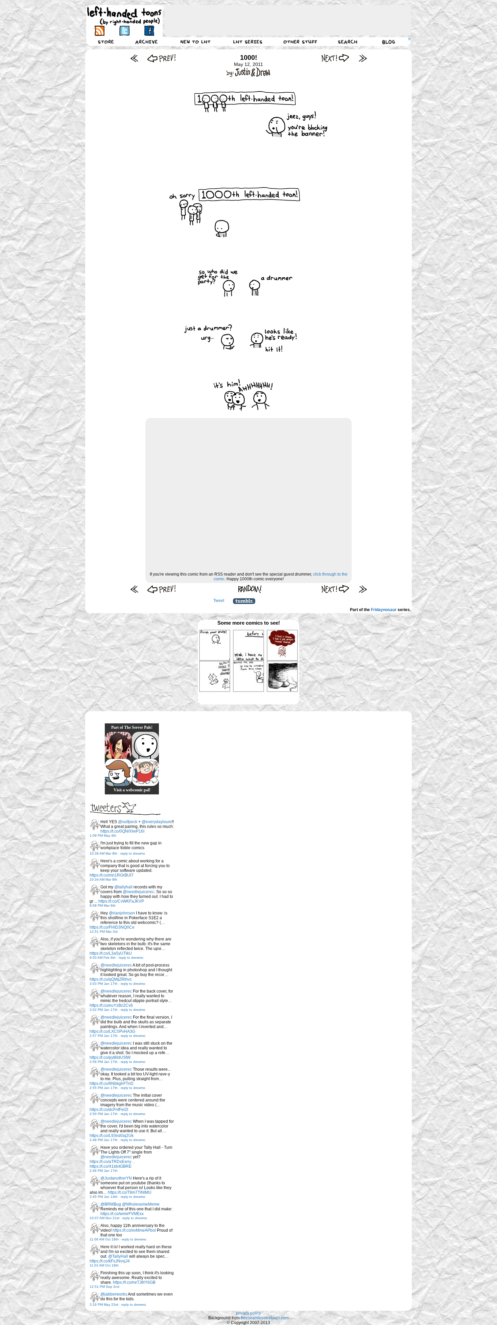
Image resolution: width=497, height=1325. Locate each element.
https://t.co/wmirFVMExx (122, 1213)
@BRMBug (110, 1204)
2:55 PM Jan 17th (104, 1088)
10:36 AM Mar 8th (103, 853)
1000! (248, 57)
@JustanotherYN (116, 1178)
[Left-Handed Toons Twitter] (124, 30)
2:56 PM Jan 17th (104, 1062)
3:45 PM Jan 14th (104, 1197)
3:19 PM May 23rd (104, 1304)
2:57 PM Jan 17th (104, 1036)
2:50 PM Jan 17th (104, 1114)
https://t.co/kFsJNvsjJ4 (110, 1261)
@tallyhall (123, 887)
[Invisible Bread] (145, 745)
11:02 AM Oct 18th (104, 1265)
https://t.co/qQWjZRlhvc (111, 979)
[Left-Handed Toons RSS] (99, 30)
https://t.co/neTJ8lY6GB (134, 1282)
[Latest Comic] (362, 58)
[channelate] (118, 772)
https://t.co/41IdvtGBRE (111, 1166)
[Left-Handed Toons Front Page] (124, 15)
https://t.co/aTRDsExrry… (112, 1161)
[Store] (106, 41)
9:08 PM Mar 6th (103, 905)
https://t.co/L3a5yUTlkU (111, 953)
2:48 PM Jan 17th (104, 1140)
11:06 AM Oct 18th (104, 1239)
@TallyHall (118, 1256)
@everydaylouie (157, 821)
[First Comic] (134, 58)
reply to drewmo (132, 853)
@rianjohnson (122, 913)
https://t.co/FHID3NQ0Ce (112, 927)
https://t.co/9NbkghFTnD (112, 1083)
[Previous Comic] (161, 58)
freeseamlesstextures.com (265, 1318)
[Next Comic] (335, 58)
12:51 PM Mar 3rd (104, 931)
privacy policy (248, 1313)
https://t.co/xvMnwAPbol (134, 1230)
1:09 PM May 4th (103, 835)
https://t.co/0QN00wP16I (122, 831)
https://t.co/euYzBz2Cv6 (111, 1005)
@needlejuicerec (138, 891)
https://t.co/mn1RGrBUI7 (112, 875)
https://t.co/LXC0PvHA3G (112, 1031)
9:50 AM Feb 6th (103, 957)
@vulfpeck (127, 821)
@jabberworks (113, 1294)
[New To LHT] (195, 41)
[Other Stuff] (300, 41)
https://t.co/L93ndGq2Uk (112, 1135)
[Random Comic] (250, 589)
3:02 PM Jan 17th (104, 1010)
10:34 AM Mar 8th (103, 879)
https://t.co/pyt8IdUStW (110, 1057)
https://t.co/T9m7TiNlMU (129, 1192)
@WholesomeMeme (141, 1204)
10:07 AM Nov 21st (104, 1218)
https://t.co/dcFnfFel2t (109, 1109)
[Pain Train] (145, 772)
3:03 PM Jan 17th (104, 983)
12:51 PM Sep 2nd (104, 1286)
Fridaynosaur (384, 609)
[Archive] (146, 41)
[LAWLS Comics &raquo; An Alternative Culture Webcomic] (118, 745)
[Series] (247, 41)
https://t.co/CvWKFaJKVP (121, 901)
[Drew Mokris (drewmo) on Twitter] (95, 824)
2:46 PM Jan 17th (104, 1170)
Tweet (218, 600)
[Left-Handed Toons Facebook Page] (149, 30)
